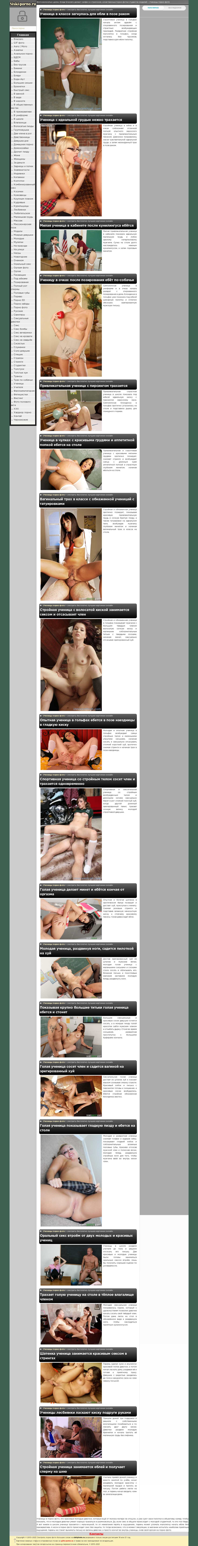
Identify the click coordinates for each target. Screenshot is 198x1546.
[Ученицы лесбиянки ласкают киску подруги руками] (71, 1437)
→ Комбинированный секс (23, 186)
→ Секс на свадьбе (21, 340)
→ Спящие (17, 355)
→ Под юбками (19, 279)
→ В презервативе (21, 112)
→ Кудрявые (18, 203)
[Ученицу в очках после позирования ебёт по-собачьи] (71, 330)
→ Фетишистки (19, 395)
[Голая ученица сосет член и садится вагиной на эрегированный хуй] (71, 1096)
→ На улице (17, 250)
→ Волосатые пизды (22, 126)
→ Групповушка (20, 130)
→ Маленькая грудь (22, 217)
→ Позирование (20, 282)
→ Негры (16, 253)
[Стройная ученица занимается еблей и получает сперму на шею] (71, 1496)
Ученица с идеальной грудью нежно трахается (81, 119)
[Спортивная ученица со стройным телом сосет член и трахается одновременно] (71, 834)
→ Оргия (16, 271)
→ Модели (16, 231)
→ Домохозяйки (20, 148)
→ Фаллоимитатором (22, 391)
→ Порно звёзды (20, 304)
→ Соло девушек (20, 351)
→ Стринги (17, 362)
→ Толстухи (17, 369)
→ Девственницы (20, 137)
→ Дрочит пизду (20, 152)
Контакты (96, 1534)
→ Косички (17, 192)
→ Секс (15, 325)
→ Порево (16, 297)
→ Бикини (16, 68)
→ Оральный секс (21, 264)
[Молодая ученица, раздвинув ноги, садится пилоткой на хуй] (71, 978)
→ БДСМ (15, 57)
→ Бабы (15, 61)
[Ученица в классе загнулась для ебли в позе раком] (71, 64)
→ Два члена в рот (21, 134)
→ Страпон (17, 358)
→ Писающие (18, 275)
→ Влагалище (18, 123)
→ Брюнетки (18, 87)
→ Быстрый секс (20, 90)
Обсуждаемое (174, 8)
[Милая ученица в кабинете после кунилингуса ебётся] (71, 250)
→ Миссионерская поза (21, 226)
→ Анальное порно (21, 54)
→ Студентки (18, 366)
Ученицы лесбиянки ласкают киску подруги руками (85, 1412)
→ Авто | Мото (19, 47)
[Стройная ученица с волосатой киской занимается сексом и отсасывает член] (71, 665)
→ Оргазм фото (19, 268)
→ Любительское (20, 213)
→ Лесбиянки (18, 210)
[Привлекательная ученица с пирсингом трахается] (71, 410)
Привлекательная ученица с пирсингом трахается (83, 385)
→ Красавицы (18, 195)
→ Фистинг (17, 398)
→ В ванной (17, 94)
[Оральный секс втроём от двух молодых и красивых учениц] (71, 1265)
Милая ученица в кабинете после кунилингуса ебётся (87, 225)
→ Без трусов (18, 65)
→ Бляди (16, 76)
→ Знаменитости (20, 170)
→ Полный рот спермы (19, 287)
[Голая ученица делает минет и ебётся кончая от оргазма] (71, 919)
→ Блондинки (18, 72)
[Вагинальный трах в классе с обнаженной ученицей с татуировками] (71, 554)
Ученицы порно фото (54, 10)
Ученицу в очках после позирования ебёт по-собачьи (87, 280)
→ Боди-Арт (18, 79)
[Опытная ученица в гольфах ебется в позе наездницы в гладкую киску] (71, 749)
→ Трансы (16, 376)
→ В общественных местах (22, 106)
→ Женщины (18, 159)
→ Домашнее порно (22, 145)
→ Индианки (18, 174)
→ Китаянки (17, 177)
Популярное (153, 8)
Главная (23, 35)
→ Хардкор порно (21, 413)
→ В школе (17, 119)
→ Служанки (18, 347)
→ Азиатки (17, 50)
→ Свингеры (18, 315)
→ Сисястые (18, 344)
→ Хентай (16, 416)
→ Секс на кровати (21, 336)
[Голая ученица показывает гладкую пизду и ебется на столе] (71, 1180)
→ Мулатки (17, 242)
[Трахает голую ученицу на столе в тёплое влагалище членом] (71, 1324)
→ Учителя (17, 387)
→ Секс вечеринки (21, 333)
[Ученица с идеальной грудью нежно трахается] (71, 170)
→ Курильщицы (20, 206)
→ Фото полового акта (21, 403)
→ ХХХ (15, 409)
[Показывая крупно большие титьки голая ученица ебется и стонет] (71, 1037)
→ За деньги (18, 163)
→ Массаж (16, 221)
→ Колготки (17, 181)
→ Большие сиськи (21, 83)
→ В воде (16, 98)
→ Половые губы (20, 293)
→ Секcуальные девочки (19, 320)
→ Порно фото (19, 308)
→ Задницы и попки (22, 166)
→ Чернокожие (19, 420)
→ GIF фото (17, 43)
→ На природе (19, 246)
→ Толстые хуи (19, 373)
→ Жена (15, 155)
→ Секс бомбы (19, 329)
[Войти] (22, 16)
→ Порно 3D (18, 300)
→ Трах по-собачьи (22, 380)
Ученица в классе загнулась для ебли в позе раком (85, 14)
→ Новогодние (19, 257)
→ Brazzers (17, 39)
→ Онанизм (17, 261)
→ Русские (17, 311)
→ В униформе (19, 115)
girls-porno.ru (67, 1541)
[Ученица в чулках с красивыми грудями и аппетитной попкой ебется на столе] (71, 469)
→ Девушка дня (19, 141)
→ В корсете (18, 101)
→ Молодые (17, 239)
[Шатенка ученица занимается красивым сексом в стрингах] (71, 1383)
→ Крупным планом (22, 199)
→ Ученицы (17, 384)
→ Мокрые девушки (22, 235)
